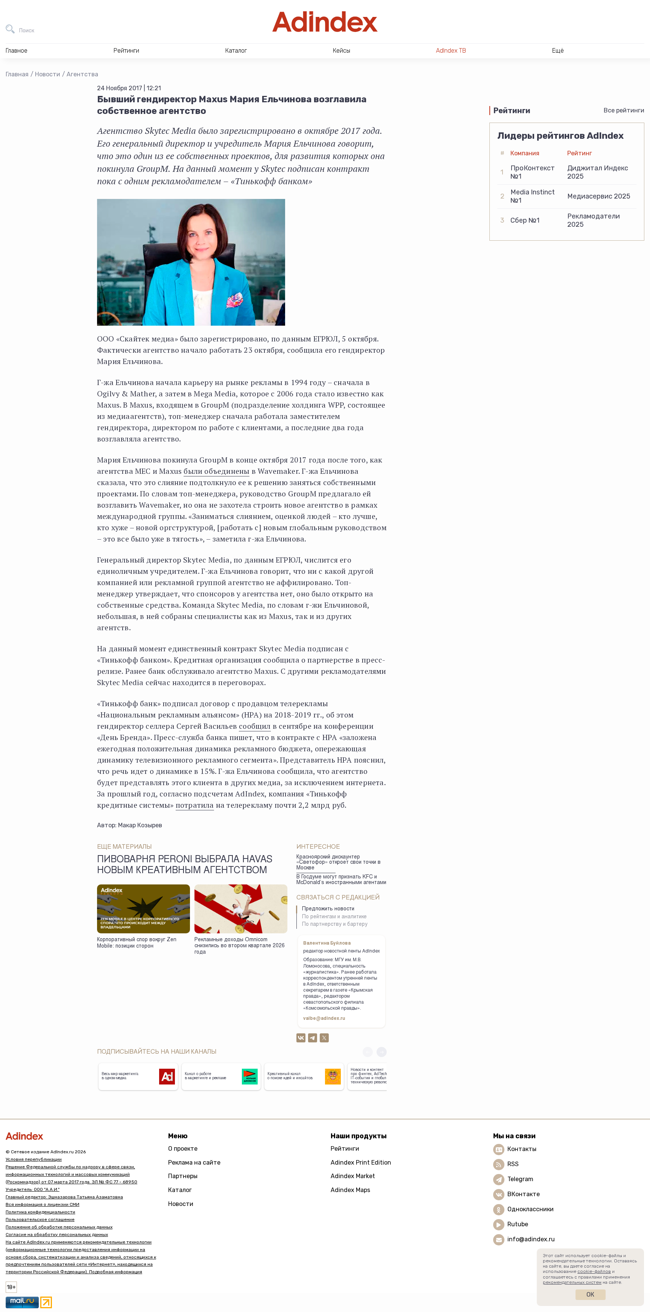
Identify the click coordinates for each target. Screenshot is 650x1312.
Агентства (82, 74)
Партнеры (182, 1176)
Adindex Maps (350, 1190)
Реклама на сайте (194, 1162)
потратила (195, 805)
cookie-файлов (594, 1271)
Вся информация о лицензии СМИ (42, 1204)
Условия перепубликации (34, 1159)
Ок (590, 1294)
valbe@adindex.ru (324, 1018)
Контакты (521, 1149)
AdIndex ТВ (451, 50)
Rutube (517, 1224)
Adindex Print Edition (361, 1162)
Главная (17, 74)
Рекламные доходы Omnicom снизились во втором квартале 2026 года (239, 946)
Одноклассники (530, 1209)
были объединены (216, 471)
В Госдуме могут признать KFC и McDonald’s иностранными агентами (341, 880)
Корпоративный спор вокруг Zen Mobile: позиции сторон (136, 943)
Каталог (180, 1190)
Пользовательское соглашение (40, 1219)
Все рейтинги (624, 110)
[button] (382, 1052)
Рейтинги (345, 1148)
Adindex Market (353, 1176)
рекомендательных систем (572, 1282)
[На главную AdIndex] (325, 21)
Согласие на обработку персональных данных (57, 1234)
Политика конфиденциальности (40, 1212)
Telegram (520, 1179)
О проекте (182, 1148)
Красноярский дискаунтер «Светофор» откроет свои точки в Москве (338, 863)
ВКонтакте (523, 1194)
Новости (47, 74)
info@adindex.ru (531, 1239)
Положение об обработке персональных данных (59, 1227)
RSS (513, 1164)
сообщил (254, 726)
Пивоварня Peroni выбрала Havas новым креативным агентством (184, 865)
